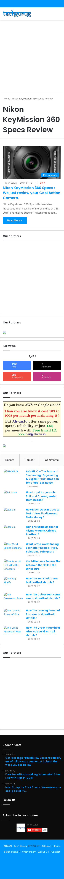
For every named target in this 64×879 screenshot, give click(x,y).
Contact (55, 851)
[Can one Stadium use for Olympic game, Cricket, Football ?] (13, 531)
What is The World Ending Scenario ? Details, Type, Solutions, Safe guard (42, 547)
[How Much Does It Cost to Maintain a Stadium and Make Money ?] (13, 514)
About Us (43, 851)
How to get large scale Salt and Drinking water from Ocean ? (41, 496)
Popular (29, 459)
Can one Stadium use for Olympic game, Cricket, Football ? (42, 530)
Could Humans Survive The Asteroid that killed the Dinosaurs (43, 565)
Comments (52, 459)
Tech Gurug (11, 182)
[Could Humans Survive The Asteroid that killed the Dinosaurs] (13, 566)
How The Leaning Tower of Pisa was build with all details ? (43, 614)
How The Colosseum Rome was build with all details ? (43, 596)
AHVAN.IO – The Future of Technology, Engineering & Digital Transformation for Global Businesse (42, 477)
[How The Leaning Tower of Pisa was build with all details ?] (13, 615)
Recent (9, 459)
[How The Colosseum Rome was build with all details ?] (13, 599)
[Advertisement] (32, 56)
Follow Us (9, 800)
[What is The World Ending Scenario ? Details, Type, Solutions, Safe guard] (13, 549)
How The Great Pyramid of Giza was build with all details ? (43, 631)
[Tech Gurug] (17, 14)
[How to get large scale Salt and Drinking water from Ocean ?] (13, 497)
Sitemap (46, 846)
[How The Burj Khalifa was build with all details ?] (13, 583)
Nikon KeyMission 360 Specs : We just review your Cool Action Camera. (31, 192)
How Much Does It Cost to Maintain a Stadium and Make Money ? (43, 513)
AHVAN (8, 846)
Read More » (14, 220)
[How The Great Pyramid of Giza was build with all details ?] (13, 632)
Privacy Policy (28, 851)
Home (6, 98)
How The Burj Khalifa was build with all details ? (42, 580)
